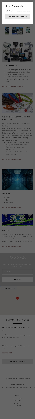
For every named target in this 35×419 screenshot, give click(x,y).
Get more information (17, 16)
